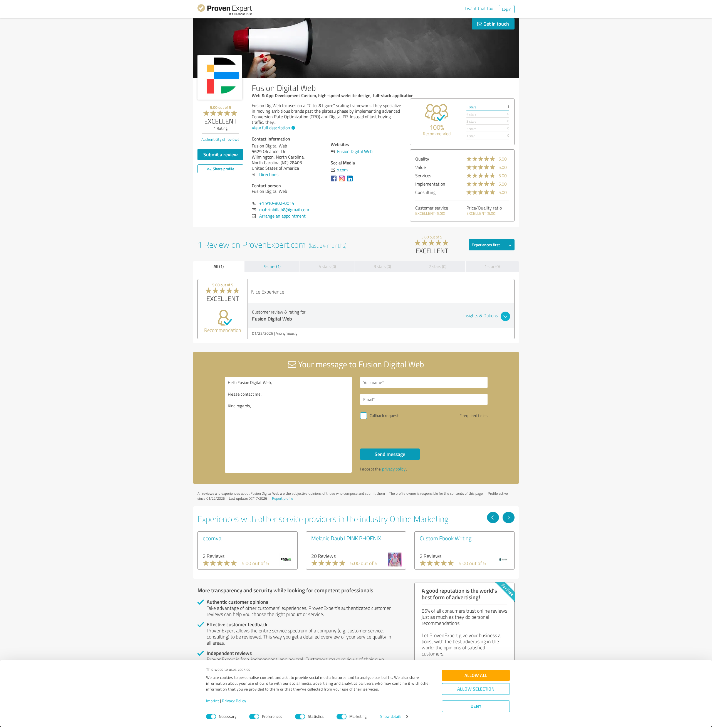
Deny (476, 706)
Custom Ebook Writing (445, 538)
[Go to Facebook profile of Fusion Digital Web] (335, 181)
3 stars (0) (382, 266)
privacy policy (394, 469)
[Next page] (509, 517)
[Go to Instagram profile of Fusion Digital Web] (343, 181)
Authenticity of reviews (220, 139)
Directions (268, 174)
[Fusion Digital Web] (220, 77)
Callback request (384, 415)
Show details (391, 716)
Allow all (475, 675)
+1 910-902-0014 (276, 203)
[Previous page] (493, 517)
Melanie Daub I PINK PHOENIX (346, 538)
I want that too (479, 8)
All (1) (219, 266)
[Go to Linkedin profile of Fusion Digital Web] (351, 181)
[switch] (254, 716)
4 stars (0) (327, 266)
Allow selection (476, 689)
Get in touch (495, 23)
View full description (271, 128)
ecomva (212, 538)
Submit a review (220, 154)
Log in (506, 9)
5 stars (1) (272, 266)
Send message (390, 454)
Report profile (282, 498)
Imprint (212, 701)
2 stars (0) (437, 266)
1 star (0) (492, 266)
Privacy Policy (234, 701)
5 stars (471, 107)
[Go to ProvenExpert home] (224, 10)
